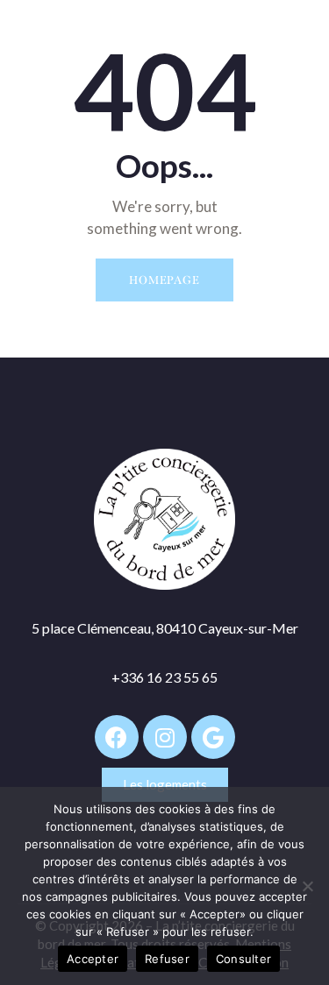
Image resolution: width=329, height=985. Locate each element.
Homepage (164, 280)
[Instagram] (165, 737)
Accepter (92, 959)
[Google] (213, 737)
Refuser (167, 959)
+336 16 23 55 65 (164, 677)
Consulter (243, 959)
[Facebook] (117, 737)
